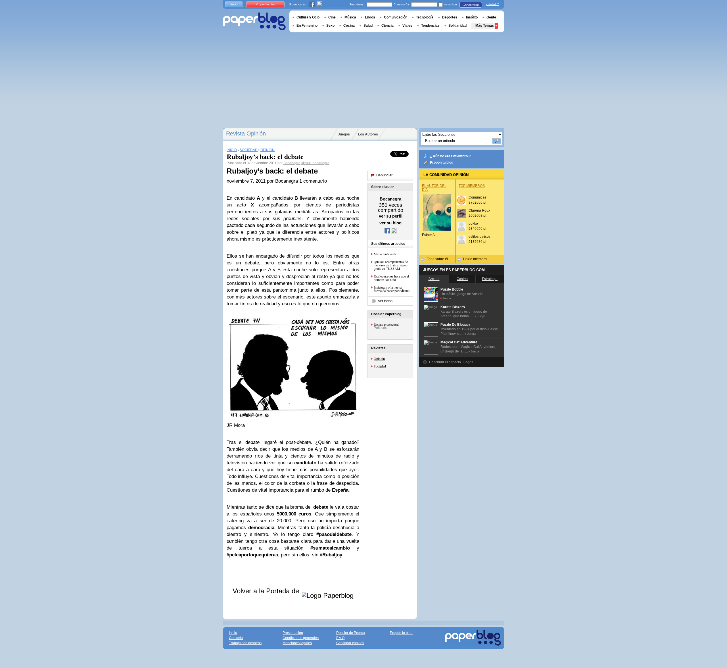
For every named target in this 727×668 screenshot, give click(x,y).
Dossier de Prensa (350, 633)
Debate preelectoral (386, 324)
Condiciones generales (301, 638)
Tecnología (424, 17)
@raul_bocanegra (315, 163)
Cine (332, 17)
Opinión (379, 358)
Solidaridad (457, 26)
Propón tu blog (441, 162)
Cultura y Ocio (307, 17)
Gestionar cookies (350, 643)
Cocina (349, 26)
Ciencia (387, 26)
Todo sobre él (437, 259)
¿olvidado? (492, 4)
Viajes (407, 26)
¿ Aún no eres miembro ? (450, 156)
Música (350, 17)
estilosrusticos (479, 237)
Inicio (233, 4)
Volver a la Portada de (267, 591)
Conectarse (471, 5)
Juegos (344, 134)
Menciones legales (297, 643)
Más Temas (484, 26)
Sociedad (380, 366)
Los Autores (368, 134)
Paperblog (254, 21)
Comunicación (395, 17)
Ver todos (385, 301)
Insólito (472, 17)
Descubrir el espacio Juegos (451, 362)
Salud (368, 26)
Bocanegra (291, 163)
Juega (446, 298)
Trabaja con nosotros (245, 643)
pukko (473, 224)
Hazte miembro (475, 259)
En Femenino (306, 26)
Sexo (330, 26)
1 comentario (313, 181)
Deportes (449, 17)
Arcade (434, 279)
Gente (491, 17)
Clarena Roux (479, 210)
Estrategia (490, 279)
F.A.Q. (340, 638)
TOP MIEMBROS (472, 186)
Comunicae (477, 197)
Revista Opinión (246, 133)
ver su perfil (390, 216)
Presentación (293, 633)
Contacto (236, 638)
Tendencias (430, 26)
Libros (370, 17)
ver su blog (390, 222)
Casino (462, 279)
